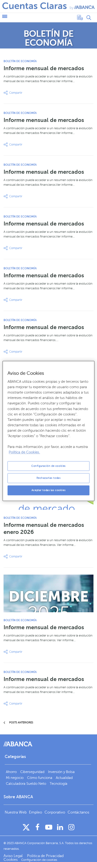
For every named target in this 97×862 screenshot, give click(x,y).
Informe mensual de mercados (44, 68)
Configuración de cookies (48, 465)
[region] (48, 431)
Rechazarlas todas (48, 478)
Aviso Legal (14, 856)
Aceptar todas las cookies (48, 490)
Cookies (11, 860)
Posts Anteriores (20, 722)
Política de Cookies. (24, 452)
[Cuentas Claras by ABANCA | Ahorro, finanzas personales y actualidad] (48, 6)
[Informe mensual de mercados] (48, 593)
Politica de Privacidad (45, 856)
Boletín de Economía (20, 61)
